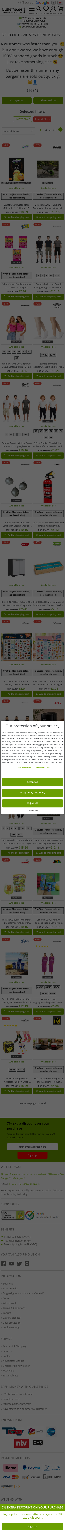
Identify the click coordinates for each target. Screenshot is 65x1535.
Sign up (32, 1526)
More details (32, 810)
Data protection (24, 767)
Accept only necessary (32, 792)
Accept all (32, 782)
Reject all (32, 803)
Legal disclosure (42, 767)
